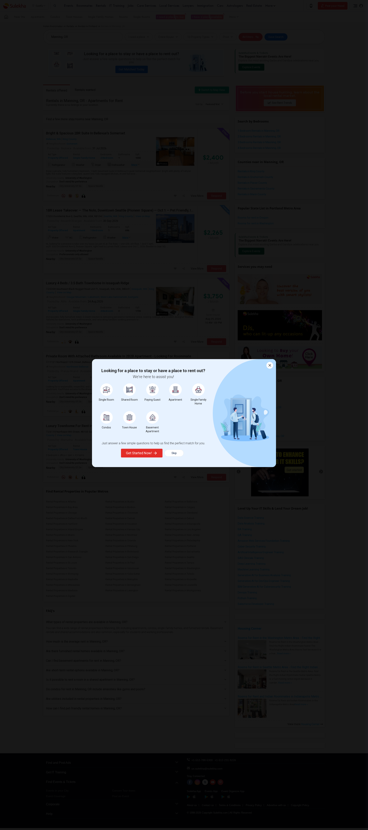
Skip (174, 453)
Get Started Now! (139, 453)
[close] (269, 365)
